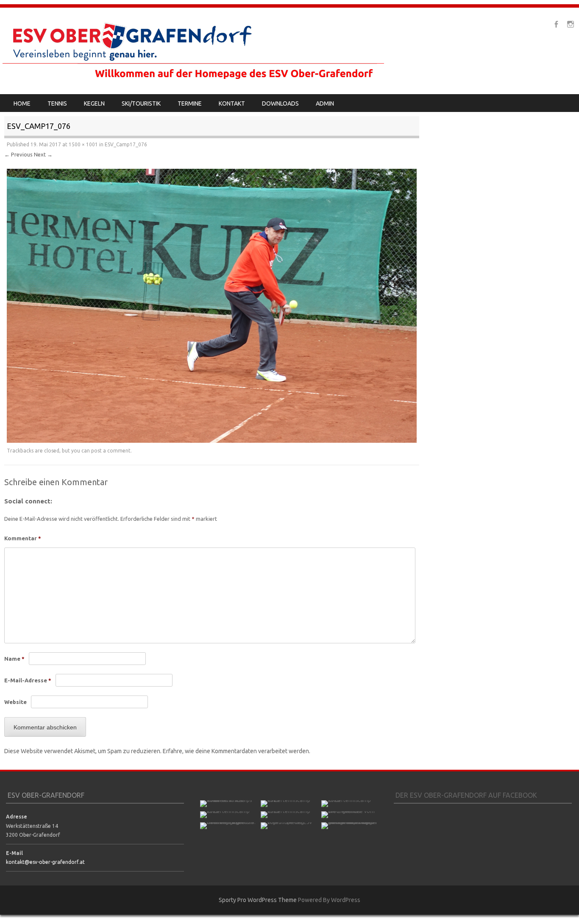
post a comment (111, 450)
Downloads (280, 103)
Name (14, 659)
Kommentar (22, 538)
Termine (190, 103)
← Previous (18, 154)
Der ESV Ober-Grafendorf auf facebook (466, 795)
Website (15, 702)
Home (22, 103)
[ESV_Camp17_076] (212, 440)
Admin (325, 103)
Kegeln (94, 103)
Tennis (57, 103)
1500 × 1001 (83, 144)
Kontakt (232, 103)
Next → (43, 154)
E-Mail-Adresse (27, 680)
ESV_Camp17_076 (126, 144)
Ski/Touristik (141, 103)
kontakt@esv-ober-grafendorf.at (45, 862)
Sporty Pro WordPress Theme (258, 900)
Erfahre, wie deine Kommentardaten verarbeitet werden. (236, 751)
